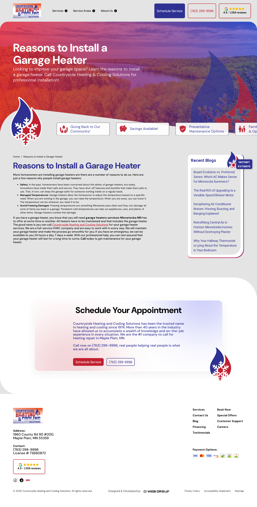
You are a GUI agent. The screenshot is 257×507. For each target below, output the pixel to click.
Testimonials (201, 432)
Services (199, 409)
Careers (222, 427)
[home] (27, 10)
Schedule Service (170, 11)
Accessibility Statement (217, 490)
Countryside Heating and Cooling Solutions (80, 224)
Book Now (224, 409)
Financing (199, 427)
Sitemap (239, 490)
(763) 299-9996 (202, 11)
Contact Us (200, 415)
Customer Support (230, 421)
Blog (195, 421)
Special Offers (227, 415)
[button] (59, 10)
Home (16, 156)
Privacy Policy (192, 490)
